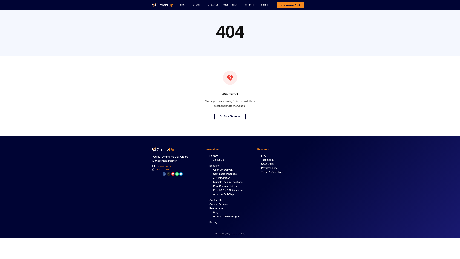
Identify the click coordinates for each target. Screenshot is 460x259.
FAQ (263, 155)
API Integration (221, 178)
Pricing (213, 222)
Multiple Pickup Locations (228, 182)
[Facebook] (164, 174)
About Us (218, 159)
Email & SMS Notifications (228, 190)
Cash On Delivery (223, 169)
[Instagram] (168, 174)
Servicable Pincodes (225, 173)
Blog (215, 212)
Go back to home (230, 116)
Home (212, 155)
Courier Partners (218, 204)
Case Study (267, 163)
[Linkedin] (181, 174)
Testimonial (267, 159)
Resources (215, 208)
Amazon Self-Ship (223, 194)
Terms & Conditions (272, 172)
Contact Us (215, 200)
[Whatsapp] (177, 174)
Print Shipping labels (225, 186)
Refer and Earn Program (227, 216)
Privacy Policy (269, 168)
